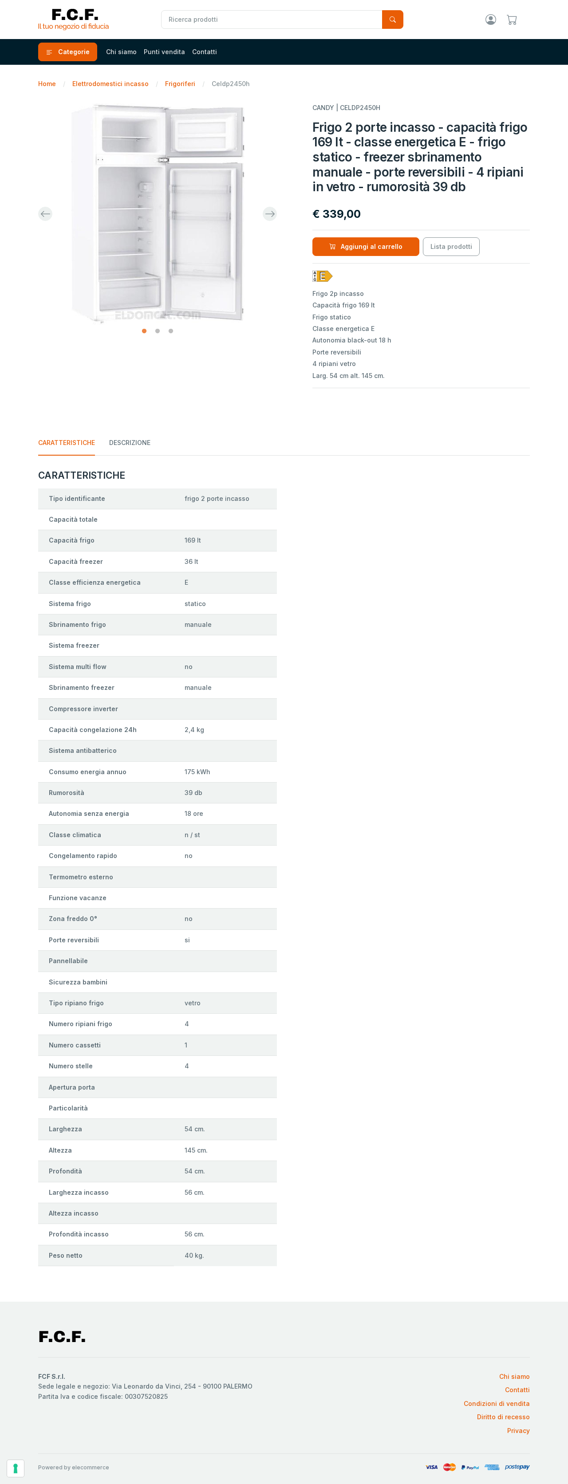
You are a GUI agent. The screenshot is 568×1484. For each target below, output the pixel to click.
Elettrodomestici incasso (110, 83)
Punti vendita (164, 51)
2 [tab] (157, 331)
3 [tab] (170, 331)
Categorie (73, 51)
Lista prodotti (451, 246)
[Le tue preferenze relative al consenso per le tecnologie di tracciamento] (15, 1468)
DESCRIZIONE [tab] (129, 442)
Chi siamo (121, 51)
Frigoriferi (180, 83)
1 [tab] (144, 331)
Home (47, 83)
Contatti (204, 51)
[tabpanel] (157, 214)
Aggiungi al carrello (370, 246)
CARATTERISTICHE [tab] (66, 442)
